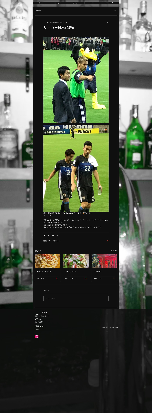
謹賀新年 (97, 271)
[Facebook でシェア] (44, 235)
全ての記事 (38, 10)
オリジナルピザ (71, 271)
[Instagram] (36, 336)
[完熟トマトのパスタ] (47, 261)
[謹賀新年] (104, 261)
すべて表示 (114, 250)
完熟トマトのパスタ (44, 271)
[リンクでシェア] (57, 235)
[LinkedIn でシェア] (53, 235)
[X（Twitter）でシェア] (48, 235)
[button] (115, 10)
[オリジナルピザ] (76, 261)
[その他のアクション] (107, 22)
